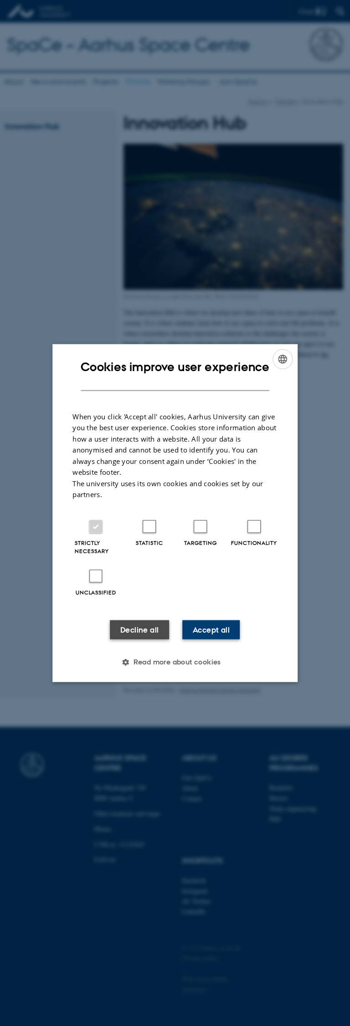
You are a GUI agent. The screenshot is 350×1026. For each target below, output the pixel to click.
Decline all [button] (139, 629)
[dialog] (175, 513)
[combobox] (282, 359)
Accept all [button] (211, 629)
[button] (175, 661)
